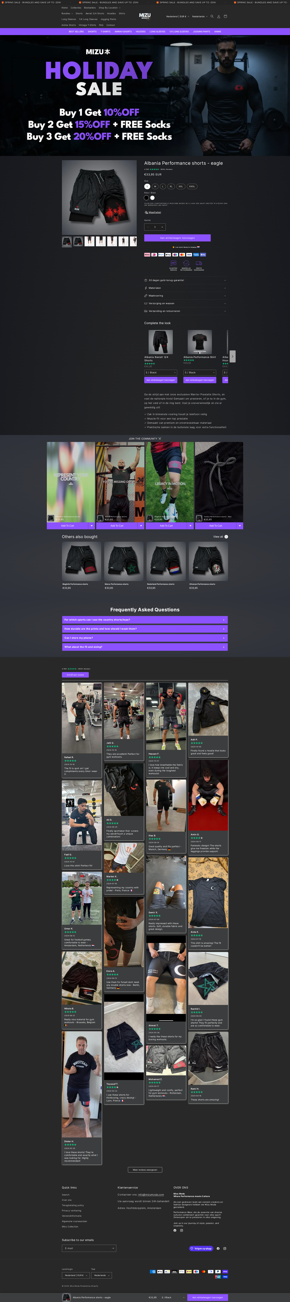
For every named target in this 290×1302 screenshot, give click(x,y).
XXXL (192, 186)
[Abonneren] (113, 1248)
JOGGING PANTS (201, 31)
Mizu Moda (75, 1286)
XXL (181, 186)
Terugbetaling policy (73, 1205)
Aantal (147, 220)
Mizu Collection (70, 1226)
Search (65, 1194)
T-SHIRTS (105, 31)
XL (171, 186)
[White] (152, 198)
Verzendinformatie (71, 1216)
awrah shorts (123, 31)
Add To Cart (67, 525)
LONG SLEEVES (157, 31)
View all (218, 536)
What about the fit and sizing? (83, 646)
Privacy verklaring (71, 1210)
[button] (109, 8)
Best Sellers (76, 31)
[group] (81, 567)
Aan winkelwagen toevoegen (161, 380)
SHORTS (92, 31)
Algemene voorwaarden (74, 1221)
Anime (217, 31)
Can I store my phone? (78, 637)
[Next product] (233, 356)
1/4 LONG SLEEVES (179, 31)
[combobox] (160, 372)
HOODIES (140, 31)
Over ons (67, 1200)
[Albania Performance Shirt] (200, 342)
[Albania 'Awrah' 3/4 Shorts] (160, 342)
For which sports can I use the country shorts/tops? (97, 619)
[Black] (146, 198)
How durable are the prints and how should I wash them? (100, 628)
